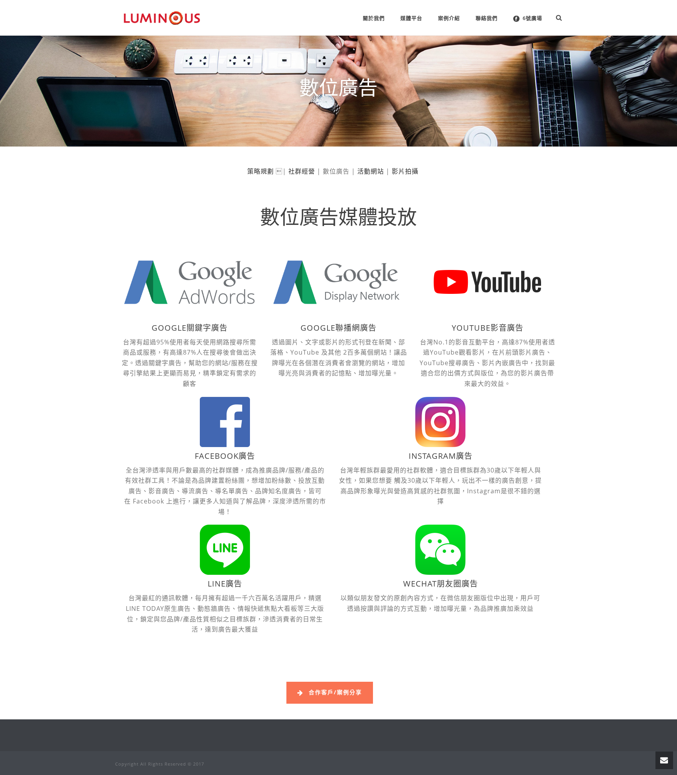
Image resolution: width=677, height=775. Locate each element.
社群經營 (301, 171)
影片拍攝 (405, 171)
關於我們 (374, 18)
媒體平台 (411, 18)
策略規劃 (260, 171)
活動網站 (370, 171)
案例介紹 (449, 18)
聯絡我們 (487, 18)
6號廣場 (532, 18)
